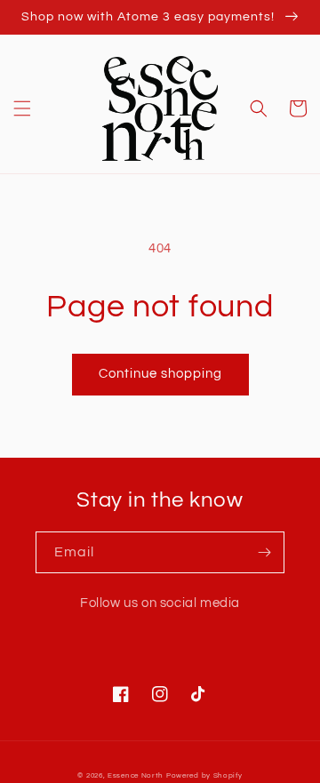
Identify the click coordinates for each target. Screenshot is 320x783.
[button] (22, 108)
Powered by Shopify (204, 775)
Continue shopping (160, 373)
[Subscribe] (264, 552)
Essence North (136, 775)
